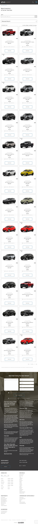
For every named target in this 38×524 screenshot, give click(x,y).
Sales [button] (2, 475)
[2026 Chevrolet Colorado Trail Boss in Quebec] (27, 144)
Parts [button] (8, 475)
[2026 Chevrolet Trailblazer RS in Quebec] (9, 60)
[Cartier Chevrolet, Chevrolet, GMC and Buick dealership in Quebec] (6, 2)
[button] (27, 25)
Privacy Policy (28, 398)
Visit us (20, 453)
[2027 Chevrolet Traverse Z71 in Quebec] (27, 60)
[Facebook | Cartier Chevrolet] (21, 465)
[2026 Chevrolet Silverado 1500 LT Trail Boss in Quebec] (27, 32)
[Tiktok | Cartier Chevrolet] (19, 465)
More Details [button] (9, 50)
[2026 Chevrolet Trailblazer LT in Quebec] (9, 88)
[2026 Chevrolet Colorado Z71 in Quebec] (9, 32)
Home (1, 5)
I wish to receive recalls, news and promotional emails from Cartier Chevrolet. (20, 392)
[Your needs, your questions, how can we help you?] (11, 384)
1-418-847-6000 (24, 462)
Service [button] (5, 475)
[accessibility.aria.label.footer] (21, 522)
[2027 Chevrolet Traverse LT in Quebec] (9, 201)
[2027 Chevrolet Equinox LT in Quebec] (9, 257)
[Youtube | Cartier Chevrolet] (23, 465)
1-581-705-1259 (23, 460)
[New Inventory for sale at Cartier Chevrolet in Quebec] (35, 364)
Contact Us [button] (5, 466)
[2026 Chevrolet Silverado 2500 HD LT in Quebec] (27, 313)
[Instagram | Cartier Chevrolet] (24, 465)
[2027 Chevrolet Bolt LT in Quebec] (27, 201)
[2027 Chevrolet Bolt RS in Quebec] (27, 173)
